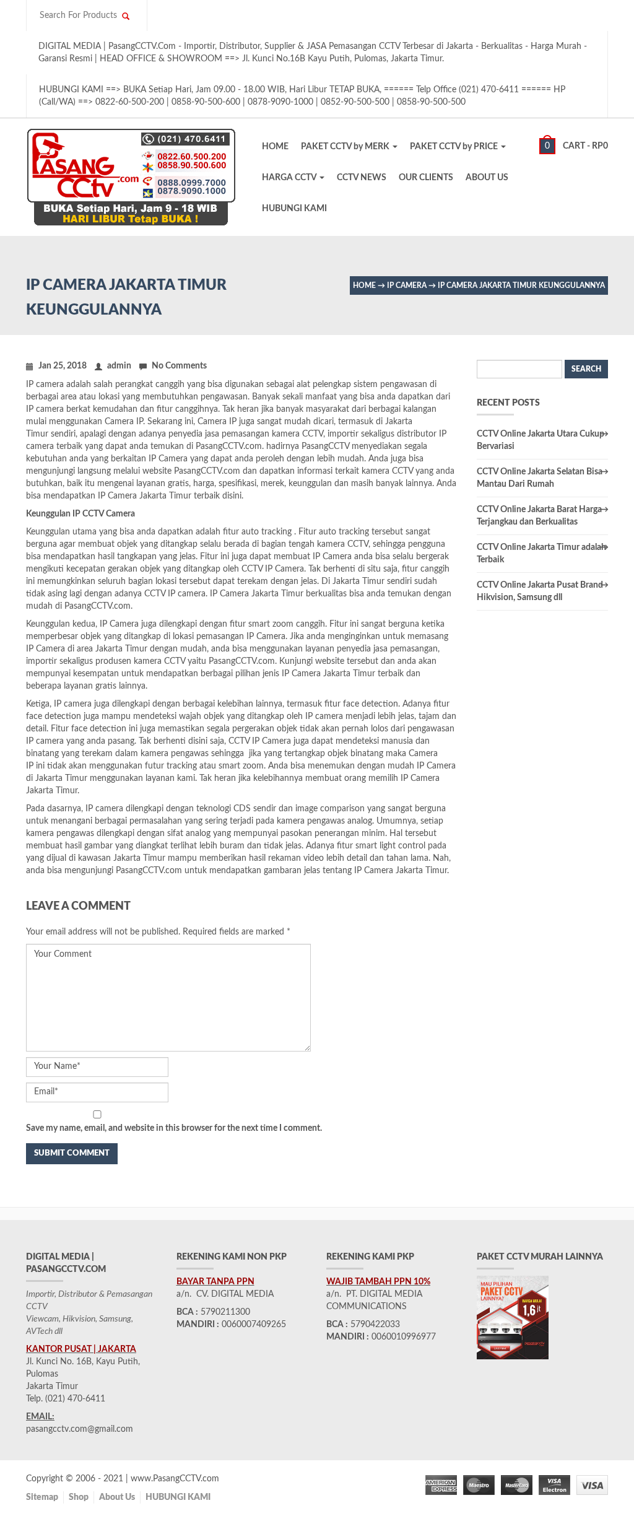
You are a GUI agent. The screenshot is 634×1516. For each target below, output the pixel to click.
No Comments (179, 366)
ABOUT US (487, 177)
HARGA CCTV (290, 177)
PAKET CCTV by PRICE (455, 146)
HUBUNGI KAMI (294, 208)
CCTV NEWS (361, 177)
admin (119, 366)
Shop (79, 1497)
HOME (275, 146)
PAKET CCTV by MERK (346, 146)
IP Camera (407, 285)
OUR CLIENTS (426, 177)
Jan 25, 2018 (62, 366)
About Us (117, 1497)
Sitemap (42, 1497)
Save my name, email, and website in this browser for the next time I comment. (174, 1128)
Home (364, 285)
